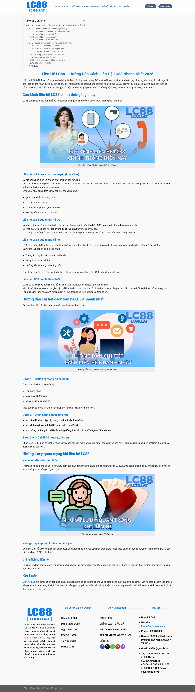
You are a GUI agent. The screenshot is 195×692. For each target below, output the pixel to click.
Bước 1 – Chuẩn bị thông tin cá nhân (49, 46)
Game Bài (95, 6)
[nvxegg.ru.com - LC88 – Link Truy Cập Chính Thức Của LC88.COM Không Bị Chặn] (37, 6)
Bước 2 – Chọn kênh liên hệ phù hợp (49, 49)
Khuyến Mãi (123, 6)
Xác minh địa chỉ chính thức (45, 57)
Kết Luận (34, 66)
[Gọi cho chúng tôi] (112, 646)
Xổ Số (112, 6)
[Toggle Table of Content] (83, 21)
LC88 (57, 6)
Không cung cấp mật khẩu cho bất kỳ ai (50, 60)
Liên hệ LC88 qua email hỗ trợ (47, 34)
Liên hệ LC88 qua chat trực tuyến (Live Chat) (52, 31)
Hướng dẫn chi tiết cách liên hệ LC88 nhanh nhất (51, 43)
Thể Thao (75, 6)
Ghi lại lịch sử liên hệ (43, 63)
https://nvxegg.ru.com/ (153, 626)
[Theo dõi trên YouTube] (117, 646)
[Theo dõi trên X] (107, 646)
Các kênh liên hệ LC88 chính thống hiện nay (49, 28)
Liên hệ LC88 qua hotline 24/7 (46, 40)
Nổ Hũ (105, 6)
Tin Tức (65, 6)
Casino (86, 6)
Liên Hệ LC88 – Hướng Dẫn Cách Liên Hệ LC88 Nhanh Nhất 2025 (56, 25)
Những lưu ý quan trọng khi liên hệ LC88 (47, 54)
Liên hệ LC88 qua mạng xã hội (47, 37)
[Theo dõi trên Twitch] (122, 646)
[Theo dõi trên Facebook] (102, 646)
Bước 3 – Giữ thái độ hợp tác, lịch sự (49, 51)
